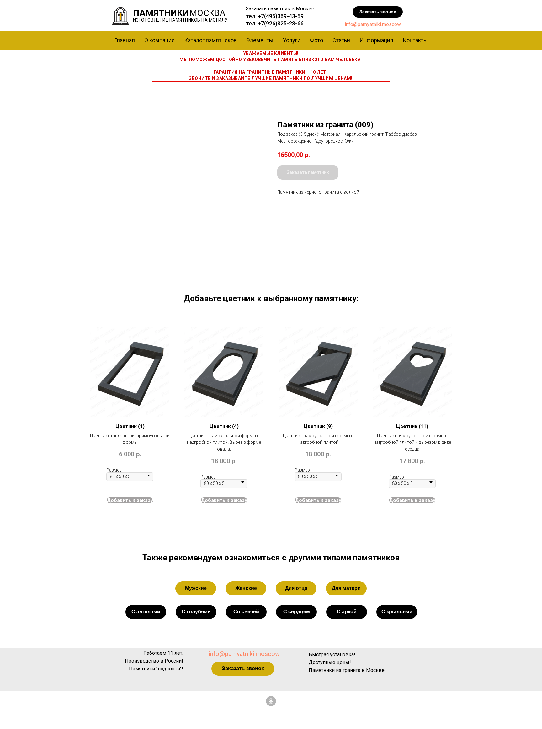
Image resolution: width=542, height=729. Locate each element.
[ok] (271, 701)
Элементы (260, 40)
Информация (376, 40)
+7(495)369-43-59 (281, 16)
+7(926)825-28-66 (281, 23)
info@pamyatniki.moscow (373, 24)
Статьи (341, 40)
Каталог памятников (210, 40)
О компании (159, 40)
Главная (124, 40)
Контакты (415, 40)
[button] (378, 12)
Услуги (291, 40)
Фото (316, 40)
